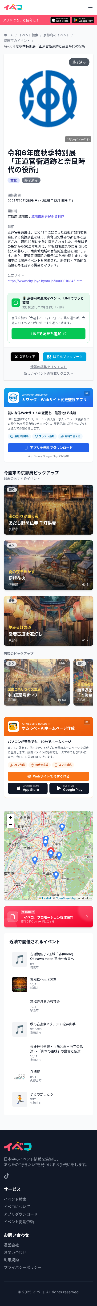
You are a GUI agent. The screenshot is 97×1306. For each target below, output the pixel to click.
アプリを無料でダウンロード (51, 448)
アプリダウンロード (21, 1214)
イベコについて (17, 1206)
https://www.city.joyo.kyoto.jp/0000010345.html (45, 281)
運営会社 (11, 1245)
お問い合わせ (15, 1252)
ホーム (9, 35)
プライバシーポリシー (22, 1267)
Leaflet (46, 898)
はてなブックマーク (68, 356)
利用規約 (11, 1260)
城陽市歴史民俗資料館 (47, 216)
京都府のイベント (56, 35)
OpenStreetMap (66, 898)
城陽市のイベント (17, 41)
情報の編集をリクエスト (48, 367)
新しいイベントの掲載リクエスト (48, 373)
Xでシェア (27, 356)
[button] (51, 854)
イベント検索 (28, 35)
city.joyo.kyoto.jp (78, 139)
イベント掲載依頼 (19, 1221)
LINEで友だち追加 (46, 333)
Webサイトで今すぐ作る (51, 776)
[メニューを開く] (90, 7)
